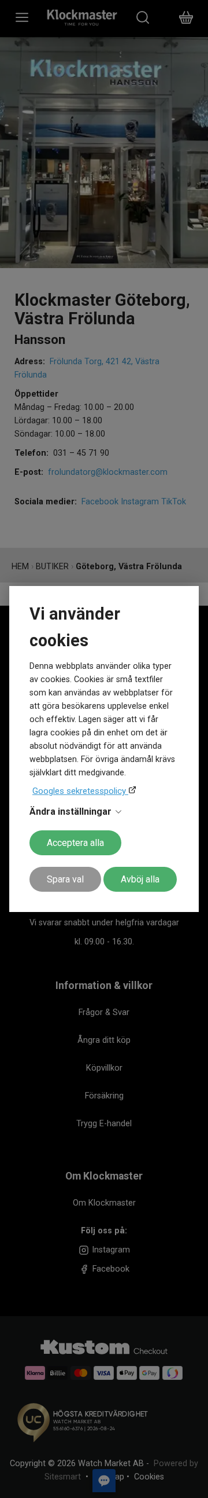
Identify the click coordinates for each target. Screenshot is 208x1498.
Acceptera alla (75, 842)
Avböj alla (140, 879)
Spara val (65, 879)
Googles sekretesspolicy (80, 791)
